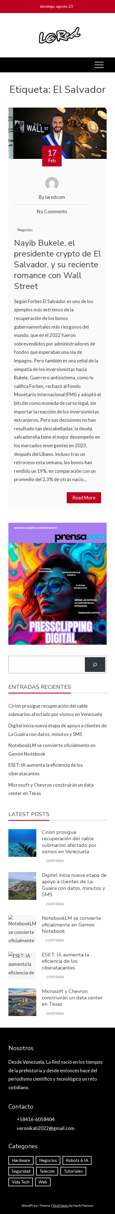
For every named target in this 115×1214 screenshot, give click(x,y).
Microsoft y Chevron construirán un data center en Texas (72, 998)
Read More (83, 498)
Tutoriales (73, 1171)
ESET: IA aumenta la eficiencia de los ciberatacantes (65, 961)
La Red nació (59, 1062)
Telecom (47, 1171)
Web (43, 1181)
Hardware (21, 1160)
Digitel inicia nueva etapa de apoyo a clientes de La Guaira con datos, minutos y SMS (74, 885)
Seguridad (21, 1171)
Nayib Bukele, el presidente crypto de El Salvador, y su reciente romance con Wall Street (57, 264)
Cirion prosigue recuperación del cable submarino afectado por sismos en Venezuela (69, 842)
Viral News (60, 1205)
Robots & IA (77, 1160)
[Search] (95, 664)
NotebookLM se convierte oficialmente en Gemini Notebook (71, 924)
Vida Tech (21, 1181)
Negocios (25, 230)
